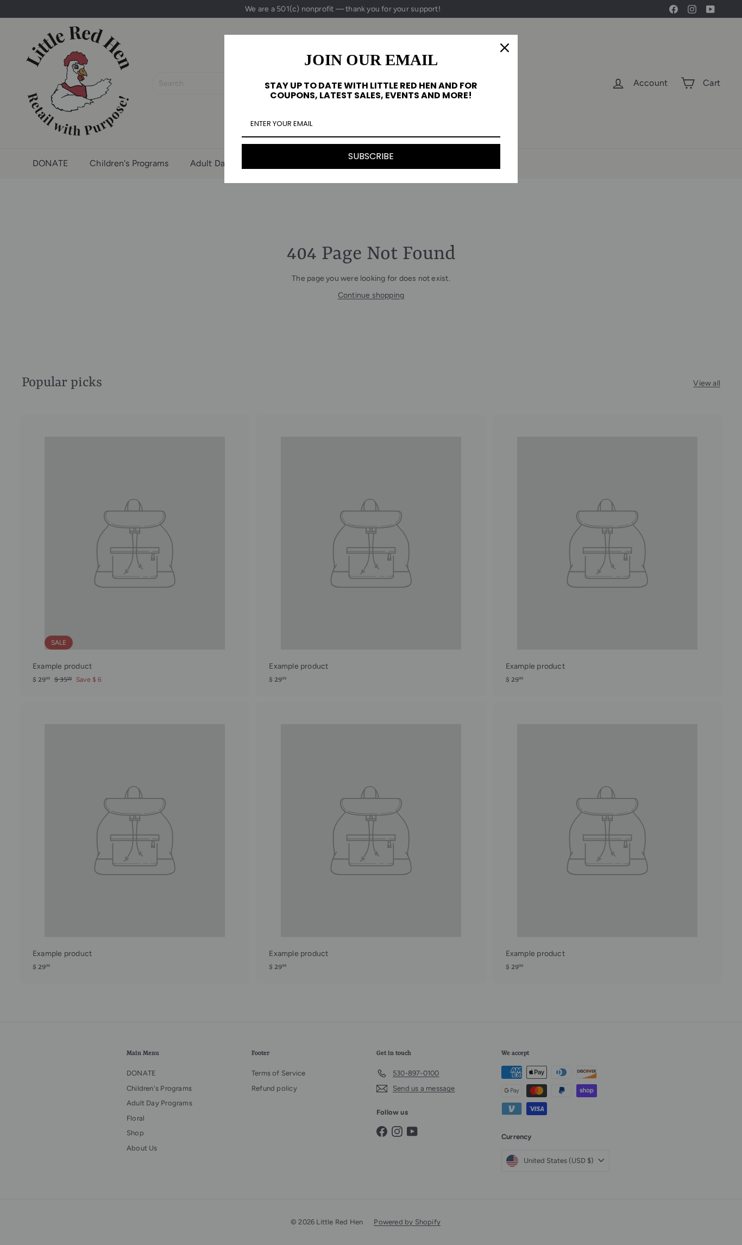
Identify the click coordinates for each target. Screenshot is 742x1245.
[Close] (505, 48)
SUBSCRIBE (371, 156)
